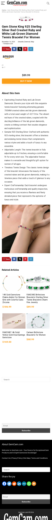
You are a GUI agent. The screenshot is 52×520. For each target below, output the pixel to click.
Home (4, 10)
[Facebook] (4, 483)
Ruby (32, 42)
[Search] (48, 3)
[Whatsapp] (29, 483)
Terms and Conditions (39, 458)
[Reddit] (14, 483)
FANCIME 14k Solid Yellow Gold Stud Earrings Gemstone (13, 335)
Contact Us (6, 458)
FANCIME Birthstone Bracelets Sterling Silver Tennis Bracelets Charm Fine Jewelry (37, 298)
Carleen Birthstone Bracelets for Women (36, 333)
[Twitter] (9, 483)
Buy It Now (26, 81)
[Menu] (3, 3)
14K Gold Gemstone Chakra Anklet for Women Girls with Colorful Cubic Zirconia (13, 298)
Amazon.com (8, 44)
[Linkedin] (19, 483)
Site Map (26, 458)
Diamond (27, 42)
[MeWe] (24, 483)
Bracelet (21, 42)
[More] (34, 483)
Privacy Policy (17, 458)
